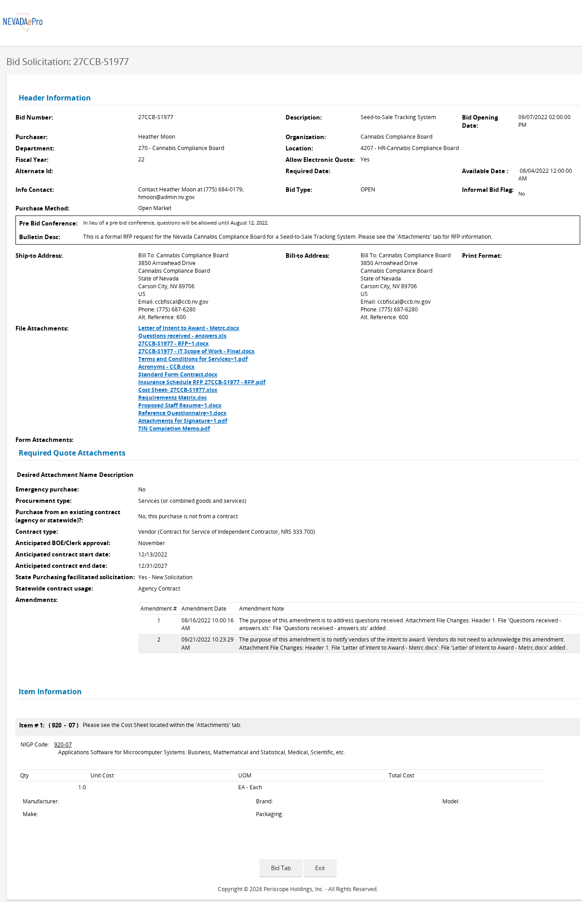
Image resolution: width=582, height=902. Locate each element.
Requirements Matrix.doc (172, 397)
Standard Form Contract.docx (177, 374)
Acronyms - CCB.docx (166, 367)
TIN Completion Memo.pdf (174, 428)
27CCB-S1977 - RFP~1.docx (173, 343)
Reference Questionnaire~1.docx (182, 413)
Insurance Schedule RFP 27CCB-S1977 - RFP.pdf (202, 382)
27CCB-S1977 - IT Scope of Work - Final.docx (196, 351)
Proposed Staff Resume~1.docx (179, 405)
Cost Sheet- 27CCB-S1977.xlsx (177, 390)
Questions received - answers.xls (182, 336)
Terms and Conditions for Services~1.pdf (193, 359)
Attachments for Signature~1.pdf (182, 421)
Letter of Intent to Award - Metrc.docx (188, 328)
